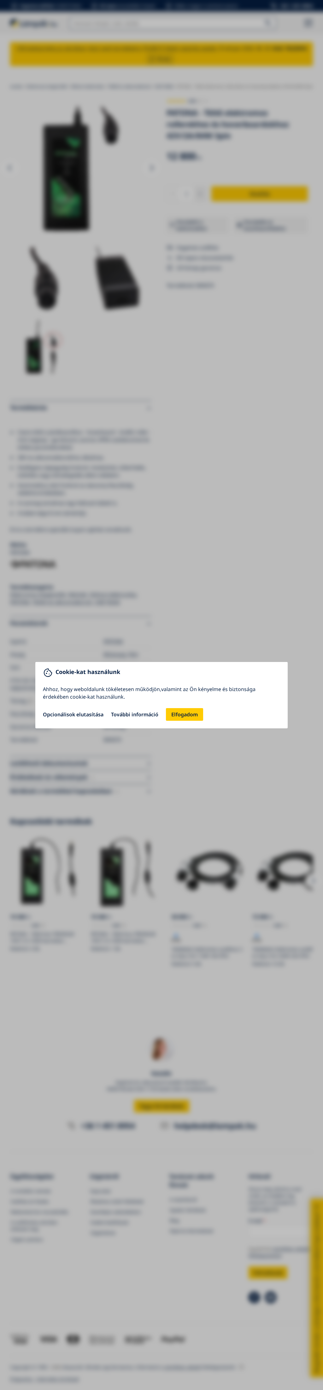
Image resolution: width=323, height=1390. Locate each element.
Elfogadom (184, 714)
